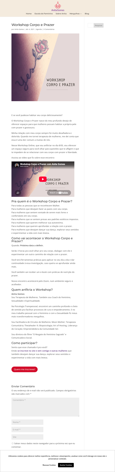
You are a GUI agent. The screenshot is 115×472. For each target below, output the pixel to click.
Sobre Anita (61, 14)
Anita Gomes (19, 29)
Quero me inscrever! (24, 369)
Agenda (39, 29)
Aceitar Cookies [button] (66, 465)
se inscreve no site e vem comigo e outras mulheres (42, 350)
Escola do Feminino (44, 14)
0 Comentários (49, 29)
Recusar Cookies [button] (49, 465)
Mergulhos (75, 14)
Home (29, 14)
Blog (87, 14)
